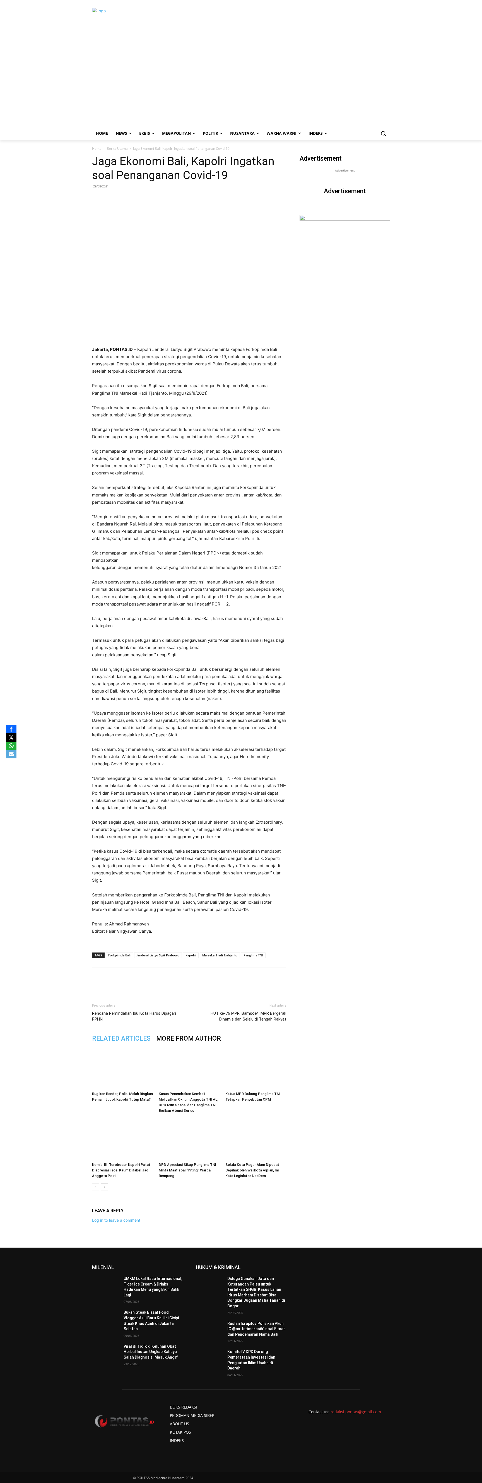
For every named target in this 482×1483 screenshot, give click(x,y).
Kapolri (190, 955)
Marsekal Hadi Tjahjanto (219, 955)
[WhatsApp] (157, 979)
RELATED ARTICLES (121, 1038)
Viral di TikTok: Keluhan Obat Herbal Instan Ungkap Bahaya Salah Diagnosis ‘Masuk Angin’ (151, 1351)
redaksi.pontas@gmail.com (356, 1411)
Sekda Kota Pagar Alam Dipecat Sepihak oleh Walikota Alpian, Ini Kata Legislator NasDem (252, 1170)
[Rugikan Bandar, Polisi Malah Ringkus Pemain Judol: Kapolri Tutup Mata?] (122, 1068)
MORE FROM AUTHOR (188, 1038)
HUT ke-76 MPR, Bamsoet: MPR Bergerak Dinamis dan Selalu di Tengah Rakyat (248, 1016)
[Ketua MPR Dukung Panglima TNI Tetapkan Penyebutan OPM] (255, 1068)
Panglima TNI (253, 955)
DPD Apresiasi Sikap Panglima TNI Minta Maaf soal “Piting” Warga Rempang (187, 1170)
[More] (196, 979)
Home (97, 148)
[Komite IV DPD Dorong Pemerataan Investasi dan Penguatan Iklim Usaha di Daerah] (209, 1358)
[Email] (169, 979)
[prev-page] (95, 1186)
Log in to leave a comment (116, 1220)
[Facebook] (131, 979)
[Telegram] (182, 979)
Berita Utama (117, 148)
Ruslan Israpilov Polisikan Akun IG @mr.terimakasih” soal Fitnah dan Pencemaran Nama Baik (256, 1329)
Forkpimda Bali (119, 955)
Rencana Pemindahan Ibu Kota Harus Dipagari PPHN (134, 1016)
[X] (11, 737)
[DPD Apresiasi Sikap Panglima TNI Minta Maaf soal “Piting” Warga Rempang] (189, 1139)
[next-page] (104, 1186)
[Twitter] (144, 979)
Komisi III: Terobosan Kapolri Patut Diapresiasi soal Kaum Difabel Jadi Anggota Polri (121, 1170)
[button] (383, 133)
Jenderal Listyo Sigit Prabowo (158, 955)
